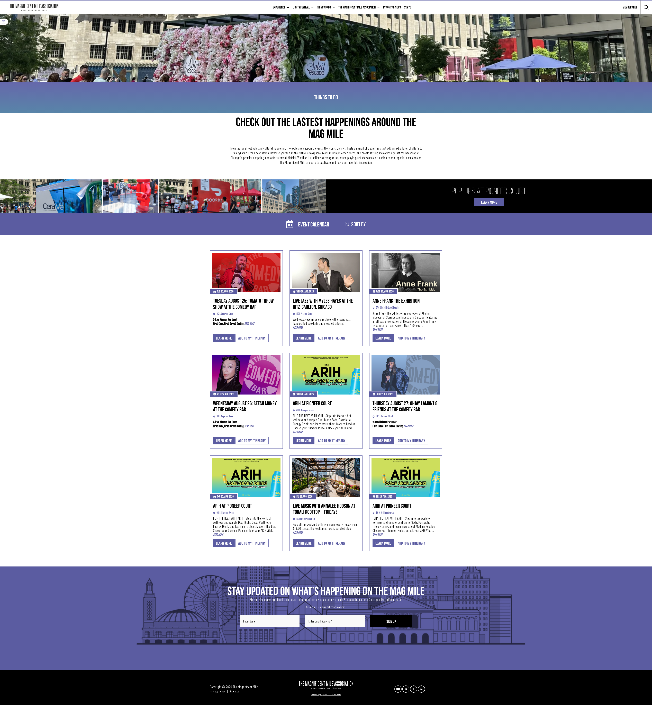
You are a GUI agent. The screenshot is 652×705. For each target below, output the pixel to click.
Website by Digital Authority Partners (326, 695)
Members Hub (628, 9)
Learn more (224, 338)
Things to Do (324, 7)
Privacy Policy (217, 691)
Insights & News (392, 7)
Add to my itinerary (252, 338)
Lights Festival (301, 7)
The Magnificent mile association (357, 7)
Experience (279, 7)
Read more (249, 324)
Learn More (489, 202)
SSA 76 (407, 7)
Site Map (234, 691)
